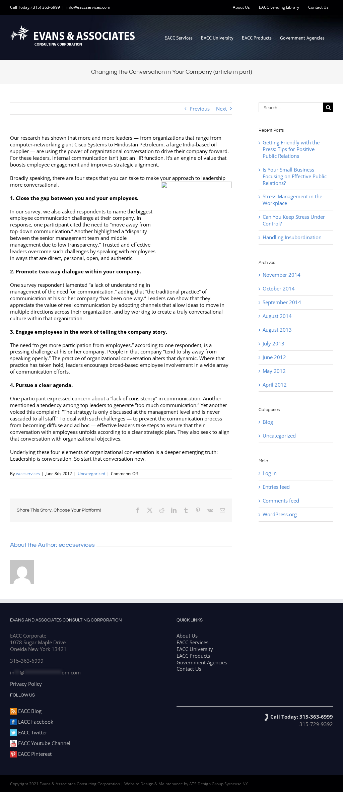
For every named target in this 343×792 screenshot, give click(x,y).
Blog (268, 422)
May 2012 (274, 371)
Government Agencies (202, 662)
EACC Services (192, 642)
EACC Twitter (32, 732)
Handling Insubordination (292, 237)
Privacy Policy (26, 683)
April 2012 (275, 384)
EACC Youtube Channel (43, 743)
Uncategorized (91, 473)
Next (221, 108)
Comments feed (281, 500)
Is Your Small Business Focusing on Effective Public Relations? (295, 176)
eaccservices (28, 473)
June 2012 (274, 357)
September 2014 (282, 302)
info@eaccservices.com (88, 7)
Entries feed (276, 486)
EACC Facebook (35, 721)
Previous (200, 108)
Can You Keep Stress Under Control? (294, 220)
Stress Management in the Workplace (292, 199)
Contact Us (189, 668)
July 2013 (273, 343)
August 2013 (277, 329)
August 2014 (277, 316)
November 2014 (281, 274)
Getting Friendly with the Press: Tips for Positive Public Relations (291, 149)
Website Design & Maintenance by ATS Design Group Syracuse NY (186, 784)
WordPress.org (280, 514)
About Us (187, 635)
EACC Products (193, 655)
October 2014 (279, 288)
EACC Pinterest (34, 753)
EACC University (195, 649)
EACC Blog (29, 711)
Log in (270, 473)
